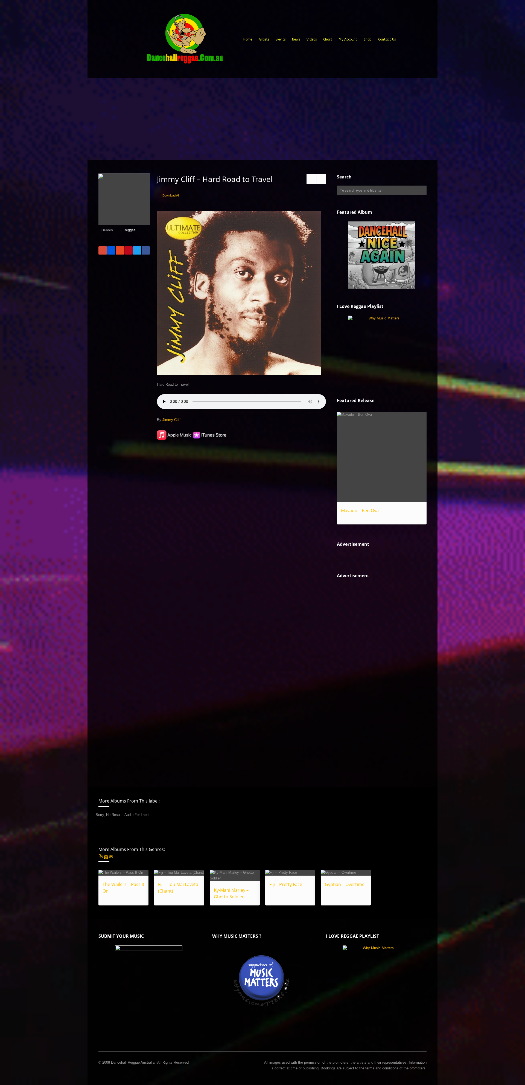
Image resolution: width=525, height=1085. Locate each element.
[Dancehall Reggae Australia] (184, 41)
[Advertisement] (262, 118)
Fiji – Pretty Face (285, 884)
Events (280, 39)
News (296, 39)
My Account (348, 39)
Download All (170, 195)
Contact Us (387, 39)
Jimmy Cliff (171, 420)
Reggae (130, 230)
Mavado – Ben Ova (360, 510)
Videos (312, 39)
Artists (264, 39)
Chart (327, 39)
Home (247, 39)
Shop (368, 39)
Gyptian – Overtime (344, 884)
